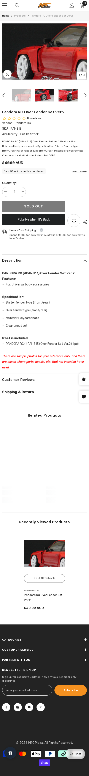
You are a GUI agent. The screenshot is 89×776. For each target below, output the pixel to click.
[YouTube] (29, 707)
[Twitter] (41, 707)
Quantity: (9, 183)
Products (20, 15)
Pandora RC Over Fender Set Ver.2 (43, 597)
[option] (44, 51)
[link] (22, 492)
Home (5, 15)
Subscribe (71, 690)
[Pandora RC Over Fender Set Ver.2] (44, 553)
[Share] (83, 222)
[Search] (17, 5)
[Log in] (72, 5)
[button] (3, 95)
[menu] (4, 5)
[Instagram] (18, 707)
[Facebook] (6, 707)
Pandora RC (23, 123)
